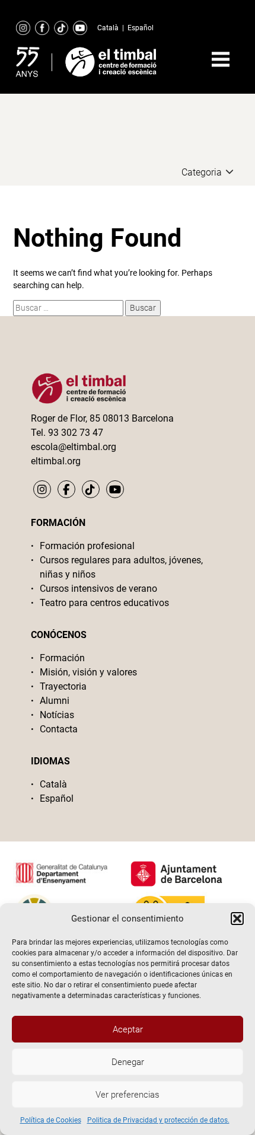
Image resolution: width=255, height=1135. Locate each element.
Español (141, 28)
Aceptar (128, 1029)
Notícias (57, 714)
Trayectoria (63, 686)
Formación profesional (87, 545)
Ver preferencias (127, 1094)
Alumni (54, 700)
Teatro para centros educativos (104, 602)
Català (108, 28)
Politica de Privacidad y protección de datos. (158, 1120)
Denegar (127, 1062)
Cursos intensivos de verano (98, 588)
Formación (62, 658)
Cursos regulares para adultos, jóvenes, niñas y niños (121, 567)
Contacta (59, 729)
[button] (237, 918)
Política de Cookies (50, 1120)
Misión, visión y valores (88, 672)
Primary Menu (221, 59)
